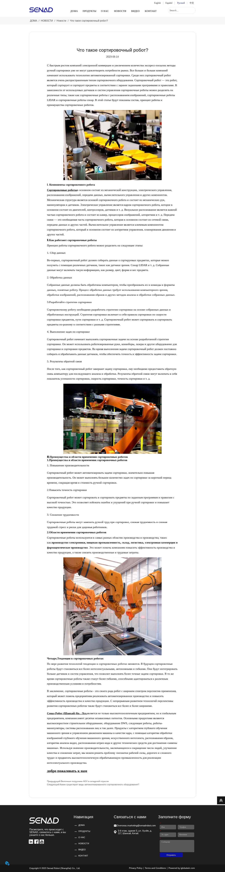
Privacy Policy (135, 868)
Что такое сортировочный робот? (89, 20)
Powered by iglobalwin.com (182, 868)
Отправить (171, 855)
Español (168, 3)
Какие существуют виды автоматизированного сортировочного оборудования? (99, 784)
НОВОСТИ (47, 20)
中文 (192, 3)
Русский (181, 3)
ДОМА (33, 20)
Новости (61, 20)
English (157, 3)
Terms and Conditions (155, 868)
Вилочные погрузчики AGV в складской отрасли (85, 781)
